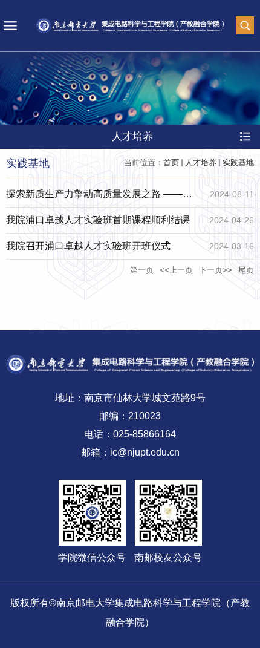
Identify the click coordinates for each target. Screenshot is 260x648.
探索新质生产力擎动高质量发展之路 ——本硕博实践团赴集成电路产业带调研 (99, 198)
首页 (171, 162)
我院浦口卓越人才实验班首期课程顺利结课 (98, 220)
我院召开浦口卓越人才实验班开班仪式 (88, 246)
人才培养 (200, 162)
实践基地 (238, 162)
